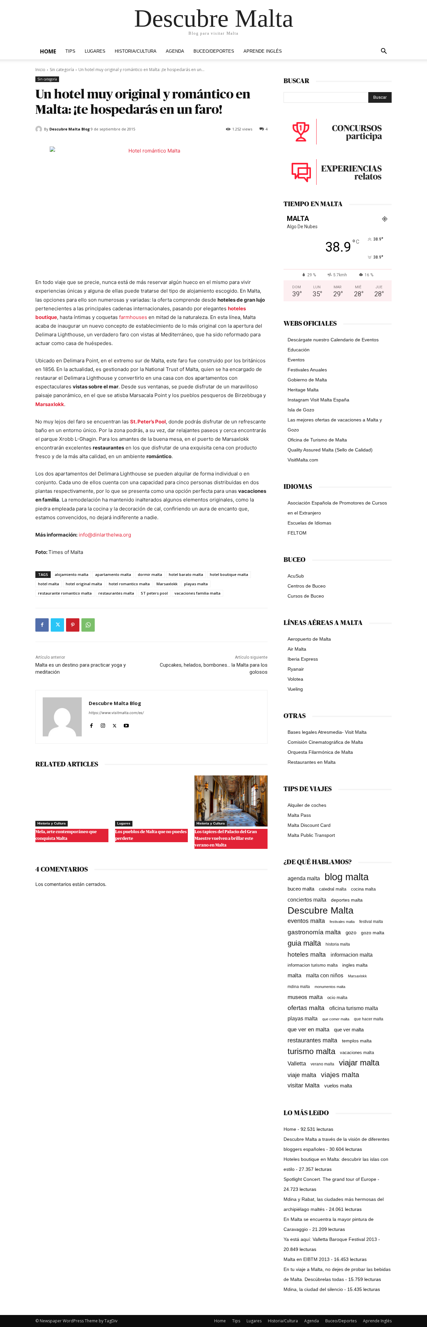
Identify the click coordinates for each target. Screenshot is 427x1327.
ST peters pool (154, 593)
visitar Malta (304, 1085)
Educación (299, 349)
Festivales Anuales (307, 369)
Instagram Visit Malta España (318, 399)
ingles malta (355, 965)
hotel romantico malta (129, 583)
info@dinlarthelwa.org (105, 535)
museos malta (305, 997)
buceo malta (301, 889)
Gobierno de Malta (307, 379)
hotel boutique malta (229, 574)
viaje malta (302, 1075)
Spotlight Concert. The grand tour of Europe (330, 1179)
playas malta (196, 583)
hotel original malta (84, 583)
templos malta (357, 1040)
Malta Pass (299, 815)
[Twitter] (57, 625)
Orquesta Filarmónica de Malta (320, 752)
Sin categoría (62, 69)
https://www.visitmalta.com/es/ (116, 712)
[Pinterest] (72, 625)
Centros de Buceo (307, 586)
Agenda (175, 51)
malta (294, 975)
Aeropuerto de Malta (309, 639)
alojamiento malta (71, 574)
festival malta (371, 921)
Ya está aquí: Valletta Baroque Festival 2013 (330, 1239)
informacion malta (352, 955)
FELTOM (297, 533)
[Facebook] (42, 625)
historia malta (338, 944)
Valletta (297, 1063)
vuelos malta (338, 1085)
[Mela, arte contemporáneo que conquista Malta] (71, 800)
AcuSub (296, 576)
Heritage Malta (303, 389)
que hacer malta (368, 1019)
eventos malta (306, 920)
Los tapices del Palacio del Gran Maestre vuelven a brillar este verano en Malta (225, 839)
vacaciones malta (357, 1052)
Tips (70, 51)
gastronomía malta (314, 932)
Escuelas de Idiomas (309, 523)
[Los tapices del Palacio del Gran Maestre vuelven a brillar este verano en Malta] (231, 800)
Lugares (95, 51)
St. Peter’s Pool (148, 421)
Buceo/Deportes (213, 51)
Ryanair (296, 669)
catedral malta (332, 889)
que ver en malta (308, 1029)
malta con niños (324, 975)
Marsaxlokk (49, 404)
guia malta (304, 943)
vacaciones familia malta (197, 593)
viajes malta (340, 1074)
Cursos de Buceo (306, 596)
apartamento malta (113, 574)
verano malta (322, 1064)
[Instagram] (102, 724)
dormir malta (150, 574)
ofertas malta (306, 1007)
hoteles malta (307, 954)
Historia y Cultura (51, 823)
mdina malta (299, 986)
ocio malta (337, 997)
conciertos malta (307, 900)
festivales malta (342, 922)
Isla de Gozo (301, 409)
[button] (384, 52)
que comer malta (335, 1019)
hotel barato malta (186, 574)
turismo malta (311, 1051)
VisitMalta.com (303, 459)
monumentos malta (330, 987)
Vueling (295, 689)
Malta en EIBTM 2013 (307, 1259)
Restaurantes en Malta (312, 762)
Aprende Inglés (263, 51)
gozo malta (372, 932)
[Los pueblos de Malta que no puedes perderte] (151, 800)
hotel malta (48, 583)
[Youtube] (126, 724)
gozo (351, 932)
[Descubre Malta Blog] (39, 129)
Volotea (295, 679)
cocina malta (363, 889)
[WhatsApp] (88, 625)
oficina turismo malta (353, 1008)
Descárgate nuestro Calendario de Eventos (333, 339)
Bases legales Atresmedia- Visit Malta (327, 732)
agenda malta (304, 878)
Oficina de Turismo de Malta (317, 439)
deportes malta (347, 900)
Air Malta (297, 649)
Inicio (40, 69)
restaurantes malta (116, 593)
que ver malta (349, 1029)
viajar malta (359, 1062)
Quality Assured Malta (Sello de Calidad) (330, 449)
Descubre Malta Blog (69, 128)
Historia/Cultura (135, 51)
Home (48, 51)
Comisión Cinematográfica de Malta (325, 742)
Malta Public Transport (311, 835)
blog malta (347, 876)
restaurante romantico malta (65, 593)
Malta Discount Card (309, 825)
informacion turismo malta (313, 965)
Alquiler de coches (307, 805)
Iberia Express (303, 659)
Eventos (296, 359)
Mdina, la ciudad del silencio (313, 1289)
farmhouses (133, 317)
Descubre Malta (321, 910)
